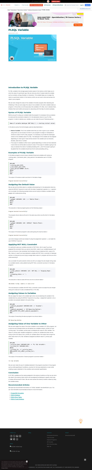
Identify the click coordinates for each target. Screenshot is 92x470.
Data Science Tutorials (22, 9)
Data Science (14, 9)
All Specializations (58, 5)
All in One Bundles (52, 444)
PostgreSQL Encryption (17, 393)
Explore (17, 5)
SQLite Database (15, 395)
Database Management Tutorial (34, 9)
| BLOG (7, 5)
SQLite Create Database (17, 399)
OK (27, 461)
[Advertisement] (71, 47)
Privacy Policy (5, 467)
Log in (82, 5)
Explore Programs (52, 439)
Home (9, 9)
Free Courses (25, 5)
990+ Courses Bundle (36, 5)
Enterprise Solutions (52, 435)
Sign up (49, 446)
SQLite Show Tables (16, 397)
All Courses (47, 5)
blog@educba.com (85, 8)
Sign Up (87, 5)
